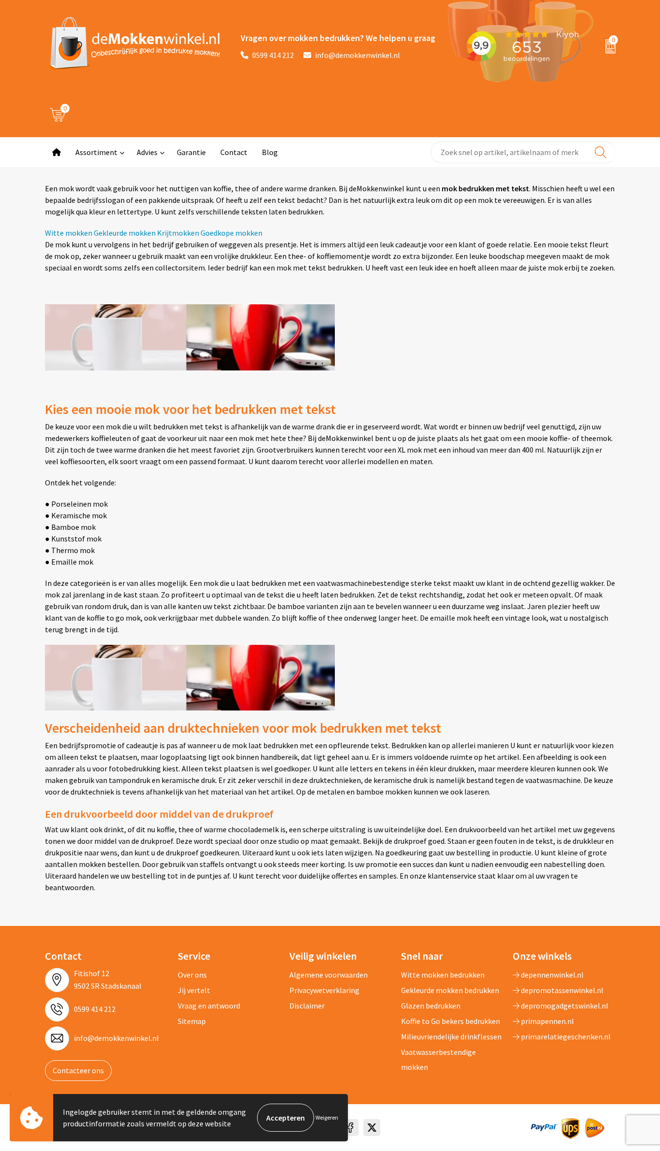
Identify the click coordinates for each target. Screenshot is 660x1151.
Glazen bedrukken (430, 1005)
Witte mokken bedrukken (443, 975)
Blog (270, 152)
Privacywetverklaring (324, 990)
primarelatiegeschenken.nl (565, 1036)
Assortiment (96, 152)
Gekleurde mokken (125, 233)
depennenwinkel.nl (551, 975)
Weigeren (327, 1117)
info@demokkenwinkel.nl (357, 55)
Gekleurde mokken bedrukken (450, 990)
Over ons (192, 975)
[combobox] (523, 152)
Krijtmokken (178, 233)
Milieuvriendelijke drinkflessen (451, 1036)
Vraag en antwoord (209, 1005)
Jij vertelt (194, 990)
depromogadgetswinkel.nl (563, 1005)
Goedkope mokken (231, 233)
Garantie (191, 152)
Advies (147, 152)
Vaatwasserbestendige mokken (438, 1059)
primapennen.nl (546, 1021)
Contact (233, 152)
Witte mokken (68, 233)
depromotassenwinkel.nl (561, 990)
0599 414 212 (273, 55)
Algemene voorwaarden (328, 975)
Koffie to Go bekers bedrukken (450, 1021)
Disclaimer (307, 1005)
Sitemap (192, 1021)
